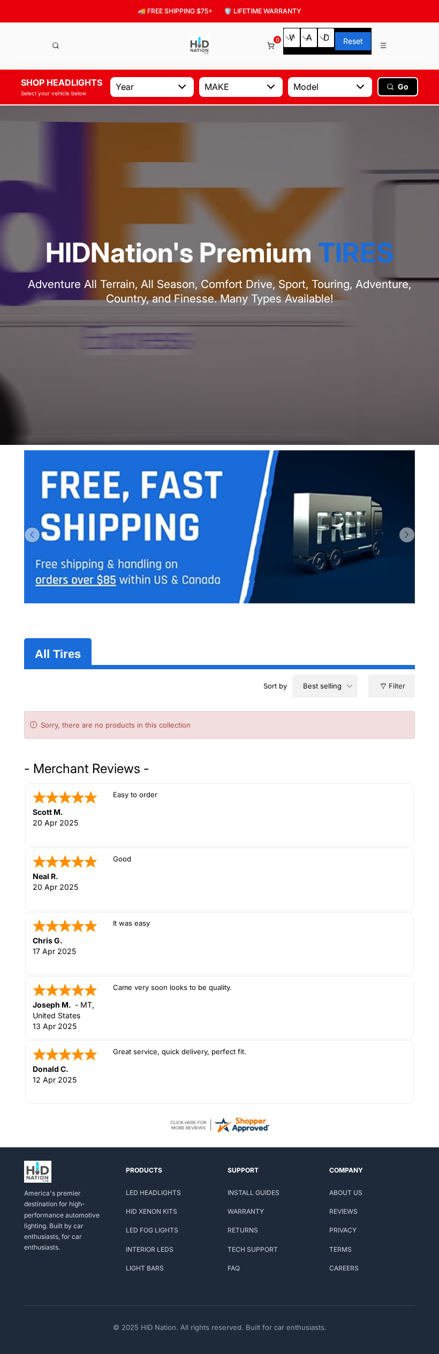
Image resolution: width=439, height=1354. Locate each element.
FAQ (234, 1268)
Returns (243, 1230)
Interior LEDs (149, 1249)
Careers (344, 1268)
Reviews (343, 1211)
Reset (353, 41)
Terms (340, 1249)
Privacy (343, 1230)
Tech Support (253, 1249)
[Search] (55, 45)
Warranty (246, 1211)
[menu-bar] (383, 45)
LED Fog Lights (152, 1230)
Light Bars (145, 1268)
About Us (345, 1193)
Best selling (322, 686)
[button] (32, 535)
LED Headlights (153, 1193)
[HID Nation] (200, 45)
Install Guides (253, 1193)
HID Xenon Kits (151, 1211)
